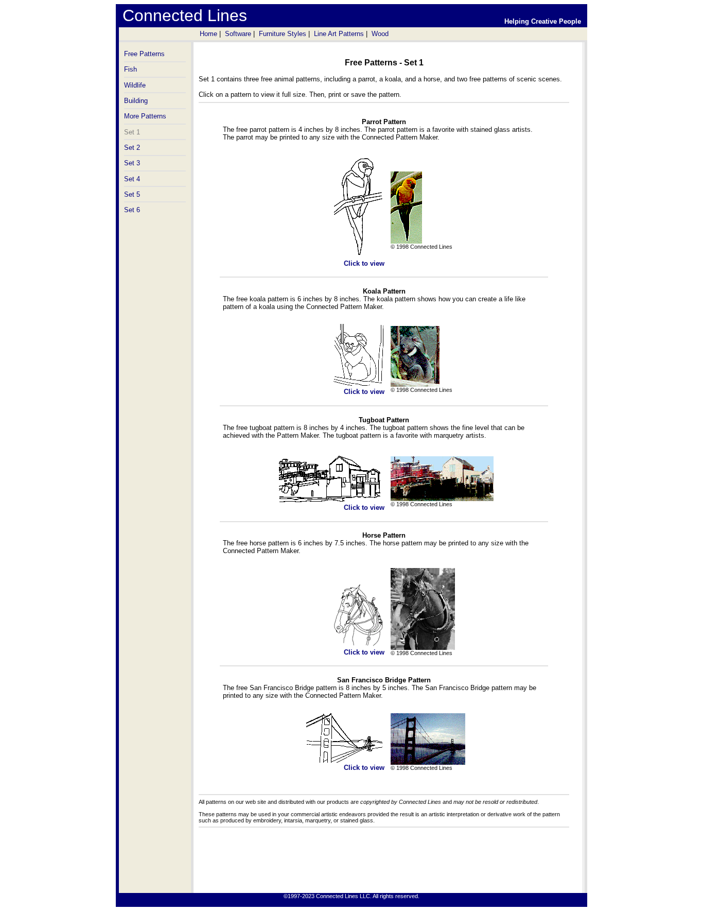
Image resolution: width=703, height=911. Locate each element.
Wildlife (135, 85)
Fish (130, 69)
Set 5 (132, 194)
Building (136, 101)
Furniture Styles (282, 34)
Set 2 (132, 147)
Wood (380, 34)
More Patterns (145, 116)
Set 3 (132, 163)
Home (208, 34)
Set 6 (132, 210)
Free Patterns (144, 54)
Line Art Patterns (339, 34)
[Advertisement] (383, 862)
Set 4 (132, 179)
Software (238, 34)
